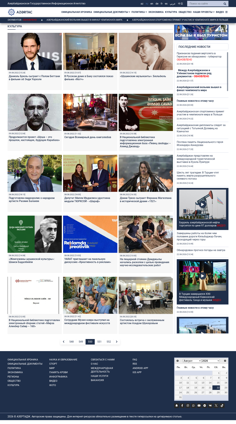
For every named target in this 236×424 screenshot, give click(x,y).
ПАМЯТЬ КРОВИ (58, 372)
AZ (142, 3)
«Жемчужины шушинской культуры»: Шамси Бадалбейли (31, 260)
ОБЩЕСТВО (185, 12)
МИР (52, 368)
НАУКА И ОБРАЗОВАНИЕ (63, 359)
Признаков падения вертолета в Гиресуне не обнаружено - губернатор (199, 56)
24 (180, 392)
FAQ (135, 359)
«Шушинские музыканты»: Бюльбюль (143, 76)
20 (203, 387)
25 (187, 392)
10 (180, 382)
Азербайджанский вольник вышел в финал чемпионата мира (64, 20)
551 (99, 341)
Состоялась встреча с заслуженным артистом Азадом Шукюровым (142, 322)
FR (161, 3)
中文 (180, 3)
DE (157, 3)
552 (109, 341)
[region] (202, 192)
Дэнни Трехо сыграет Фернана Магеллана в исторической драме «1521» (145, 199)
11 (188, 382)
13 (203, 382)
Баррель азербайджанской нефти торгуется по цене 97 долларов (202, 224)
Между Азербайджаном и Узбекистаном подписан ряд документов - (194, 73)
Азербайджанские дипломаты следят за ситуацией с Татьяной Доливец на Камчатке (201, 128)
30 (226, 392)
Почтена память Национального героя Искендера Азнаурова (200, 143)
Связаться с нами (103, 359)
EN (151, 3)
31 (180, 397)
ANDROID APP (140, 368)
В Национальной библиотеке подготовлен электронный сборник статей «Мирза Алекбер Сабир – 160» (34, 323)
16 (226, 382)
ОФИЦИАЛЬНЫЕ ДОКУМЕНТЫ (111, 12)
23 (226, 387)
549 (81, 341)
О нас (94, 363)
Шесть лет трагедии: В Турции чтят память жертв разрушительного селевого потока (198, 175)
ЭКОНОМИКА (156, 12)
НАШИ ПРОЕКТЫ (203, 12)
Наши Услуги (99, 376)
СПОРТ (53, 363)
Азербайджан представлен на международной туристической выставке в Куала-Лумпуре (196, 158)
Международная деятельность (102, 370)
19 (195, 387)
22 (218, 387)
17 (180, 387)
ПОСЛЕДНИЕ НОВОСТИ (194, 46)
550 (90, 341)
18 (187, 387)
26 (195, 392)
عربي (173, 3)
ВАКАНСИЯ (97, 380)
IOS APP (137, 372)
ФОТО (52, 385)
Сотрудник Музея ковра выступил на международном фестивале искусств (87, 321)
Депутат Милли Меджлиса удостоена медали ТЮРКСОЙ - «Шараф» (87, 199)
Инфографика (58, 376)
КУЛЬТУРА (171, 12)
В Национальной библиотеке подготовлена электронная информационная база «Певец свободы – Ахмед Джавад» (145, 142)
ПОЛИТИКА (138, 12)
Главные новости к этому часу (195, 100)
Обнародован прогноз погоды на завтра (201, 250)
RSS (135, 363)
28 (210, 392)
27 (203, 392)
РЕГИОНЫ (13, 376)
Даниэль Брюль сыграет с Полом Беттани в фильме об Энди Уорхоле (34, 78)
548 (71, 341)
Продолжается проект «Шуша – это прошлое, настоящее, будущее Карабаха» (34, 138)
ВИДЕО (220, 12)
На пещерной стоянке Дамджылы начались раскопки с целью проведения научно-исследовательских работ (144, 262)
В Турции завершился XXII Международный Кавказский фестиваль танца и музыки (200, 297)
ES (166, 3)
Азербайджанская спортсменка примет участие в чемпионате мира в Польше (159, 20)
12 (195, 382)
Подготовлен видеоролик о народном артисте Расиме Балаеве (32, 199)
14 (210, 382)
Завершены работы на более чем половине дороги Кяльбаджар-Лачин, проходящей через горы (199, 236)
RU (147, 3)
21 (210, 387)
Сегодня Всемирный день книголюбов (87, 137)
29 (218, 392)
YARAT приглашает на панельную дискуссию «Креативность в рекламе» (87, 260)
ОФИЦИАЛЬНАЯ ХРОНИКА (76, 12)
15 (218, 382)
